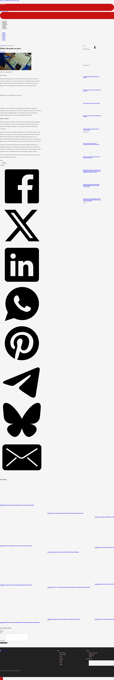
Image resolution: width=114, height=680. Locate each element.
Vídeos (4, 26)
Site (0, 632)
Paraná (4, 25)
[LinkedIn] (21, 284)
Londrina (4, 24)
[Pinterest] (21, 362)
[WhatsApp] (21, 323)
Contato (4, 28)
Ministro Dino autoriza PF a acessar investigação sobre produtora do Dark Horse (63, 619)
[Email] (21, 476)
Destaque (3, 45)
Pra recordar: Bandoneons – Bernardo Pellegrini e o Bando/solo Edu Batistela (63, 552)
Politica (4, 21)
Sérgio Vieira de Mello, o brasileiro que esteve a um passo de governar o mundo (16, 545)
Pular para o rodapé (15, 0)
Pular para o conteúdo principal (6, 0)
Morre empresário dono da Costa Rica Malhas (91, 103)
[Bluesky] (21, 437)
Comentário (2, 640)
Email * (1, 631)
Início (1, 45)
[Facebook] (21, 205)
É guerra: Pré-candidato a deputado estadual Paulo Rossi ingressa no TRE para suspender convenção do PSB (91, 185)
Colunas (4, 22)
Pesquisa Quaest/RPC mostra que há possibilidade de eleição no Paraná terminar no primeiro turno (20, 622)
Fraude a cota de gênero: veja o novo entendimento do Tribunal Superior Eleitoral (91, 144)
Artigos (4, 27)
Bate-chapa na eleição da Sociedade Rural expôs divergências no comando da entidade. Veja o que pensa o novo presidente (92, 199)
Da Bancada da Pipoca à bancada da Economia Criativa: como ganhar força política (17, 505)
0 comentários (2, 52)
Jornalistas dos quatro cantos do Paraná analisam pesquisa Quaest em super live (16, 584)
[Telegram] (21, 401)
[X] (21, 244)
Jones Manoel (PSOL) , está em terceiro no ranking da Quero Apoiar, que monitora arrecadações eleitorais (68, 587)
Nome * (1, 630)
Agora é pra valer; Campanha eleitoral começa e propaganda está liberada (92, 157)
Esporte (4, 23)
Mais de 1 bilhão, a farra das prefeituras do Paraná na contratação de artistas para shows (65, 513)
